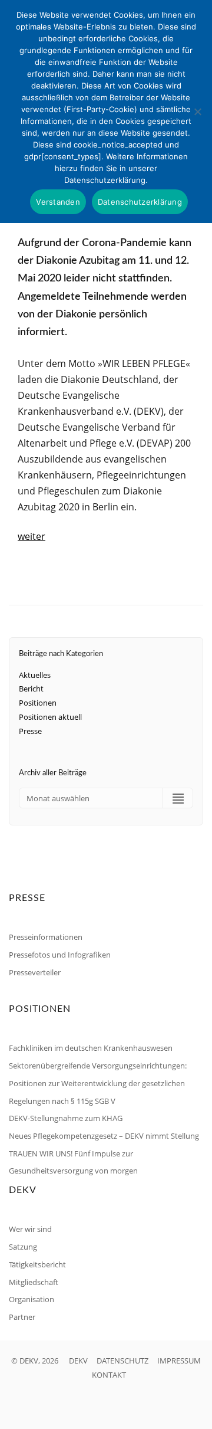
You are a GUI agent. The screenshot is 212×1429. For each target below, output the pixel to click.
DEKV (78, 1360)
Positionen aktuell (50, 717)
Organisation (31, 1299)
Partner (22, 1317)
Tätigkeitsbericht (37, 1264)
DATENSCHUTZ (122, 1360)
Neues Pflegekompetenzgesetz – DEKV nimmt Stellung (104, 1135)
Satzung (23, 1246)
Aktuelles (35, 675)
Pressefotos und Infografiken (60, 954)
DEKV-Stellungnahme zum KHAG (65, 1118)
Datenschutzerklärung (140, 202)
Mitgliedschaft (33, 1282)
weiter (31, 536)
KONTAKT (109, 1374)
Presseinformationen (45, 937)
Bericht (31, 688)
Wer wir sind (30, 1229)
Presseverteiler (35, 972)
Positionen (38, 702)
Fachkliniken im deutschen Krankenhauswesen (91, 1048)
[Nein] (197, 111)
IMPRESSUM (179, 1360)
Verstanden (58, 202)
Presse (30, 731)
